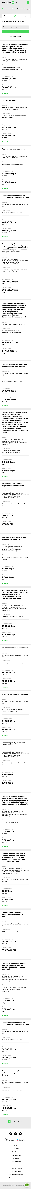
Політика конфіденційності (16, 1174)
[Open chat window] (26, 1184)
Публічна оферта (16, 1155)
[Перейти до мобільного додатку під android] (21, 1139)
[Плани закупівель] (9, 16)
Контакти (16, 1148)
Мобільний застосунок (16, 1152)
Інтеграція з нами (16, 1171)
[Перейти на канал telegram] (20, 1133)
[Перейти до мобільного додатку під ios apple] (10, 1139)
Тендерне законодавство (16, 1178)
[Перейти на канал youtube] (15, 1133)
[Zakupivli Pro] (10, 2)
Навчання (16, 1165)
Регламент (16, 1158)
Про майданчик (16, 1161)
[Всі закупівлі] (4, 16)
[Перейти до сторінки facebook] (10, 1133)
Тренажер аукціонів (16, 1168)
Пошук (15, 31)
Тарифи (16, 1145)
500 (19, 1121)
